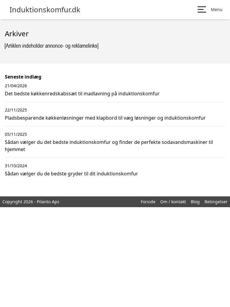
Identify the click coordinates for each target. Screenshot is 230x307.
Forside (148, 201)
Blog (195, 201)
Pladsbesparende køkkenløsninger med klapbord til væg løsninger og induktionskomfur (105, 118)
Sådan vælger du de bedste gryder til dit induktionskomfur (71, 173)
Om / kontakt (173, 201)
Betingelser (216, 201)
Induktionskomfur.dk (45, 9)
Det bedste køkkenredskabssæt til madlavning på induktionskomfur (82, 93)
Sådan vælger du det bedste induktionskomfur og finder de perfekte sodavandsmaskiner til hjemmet (109, 146)
